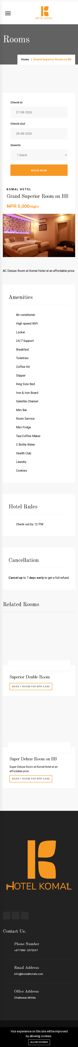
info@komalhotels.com (28, 974)
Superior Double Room (29, 677)
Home (25, 59)
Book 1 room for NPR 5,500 (31, 778)
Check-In (16, 102)
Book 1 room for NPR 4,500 (31, 686)
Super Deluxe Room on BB (33, 759)
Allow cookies (39, 1042)
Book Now (39, 170)
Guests (15, 145)
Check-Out (17, 123)
